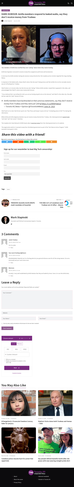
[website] (11, 224)
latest (8, 189)
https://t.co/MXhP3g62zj (51, 103)
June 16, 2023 (49, 106)
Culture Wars (6, 10)
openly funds (66, 117)
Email (5, 165)
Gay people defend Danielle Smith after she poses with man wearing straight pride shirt (54, 460)
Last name (6, 159)
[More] (51, 141)
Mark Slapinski (8, 21)
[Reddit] (18, 141)
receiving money (35, 123)
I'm (4, 171)
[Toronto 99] (37, 3)
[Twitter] (7, 141)
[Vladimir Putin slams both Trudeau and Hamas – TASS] (55, 403)
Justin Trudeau (13, 240)
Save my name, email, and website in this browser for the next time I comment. (21, 323)
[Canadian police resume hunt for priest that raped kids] (18, 440)
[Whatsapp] (40, 141)
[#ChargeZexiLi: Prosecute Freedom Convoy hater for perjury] (18, 403)
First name (6, 153)
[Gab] (29, 141)
